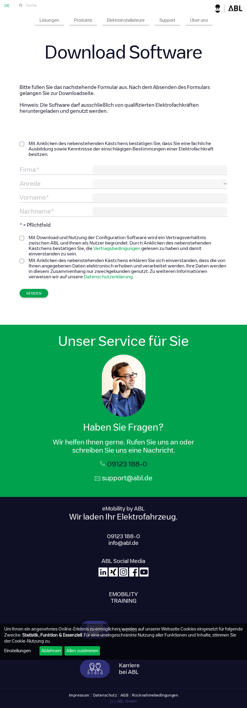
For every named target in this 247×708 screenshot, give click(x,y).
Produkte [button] (83, 20)
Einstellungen (17, 650)
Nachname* (37, 211)
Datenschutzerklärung (108, 276)
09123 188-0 (127, 464)
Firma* (29, 169)
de (7, 6)
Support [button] (167, 20)
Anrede (30, 183)
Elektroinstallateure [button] (126, 20)
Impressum (79, 695)
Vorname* (34, 197)
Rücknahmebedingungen (155, 695)
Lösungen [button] (49, 20)
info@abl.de (123, 543)
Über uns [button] (199, 20)
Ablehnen (51, 650)
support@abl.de (127, 478)
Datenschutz (105, 695)
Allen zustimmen (82, 650)
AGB (124, 695)
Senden (34, 293)
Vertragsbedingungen (116, 248)
